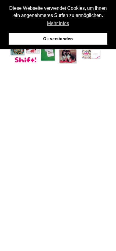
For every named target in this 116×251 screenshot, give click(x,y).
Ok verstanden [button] (58, 38)
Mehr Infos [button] (58, 23)
